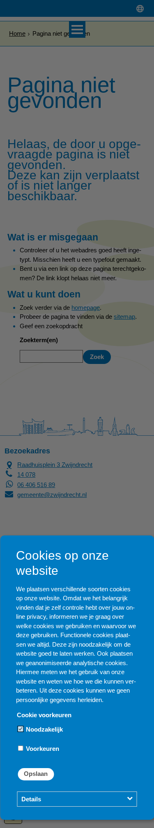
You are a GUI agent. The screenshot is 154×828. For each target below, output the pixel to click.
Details (31, 799)
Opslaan (36, 773)
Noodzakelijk (43, 729)
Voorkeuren (41, 748)
